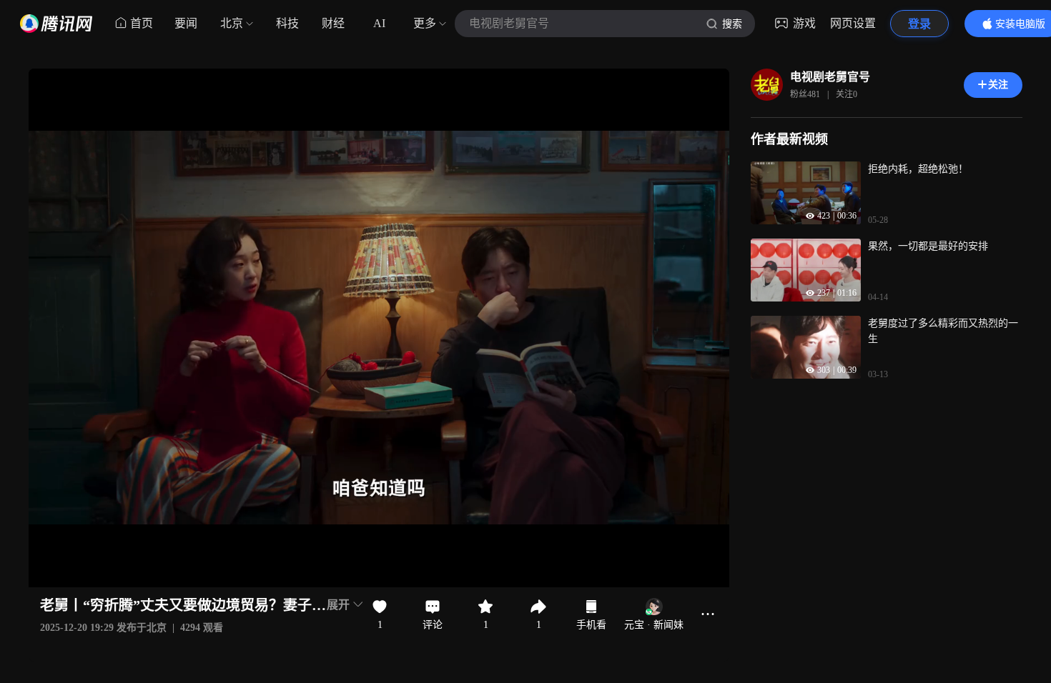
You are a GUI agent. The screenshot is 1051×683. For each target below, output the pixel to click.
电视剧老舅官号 (830, 77)
